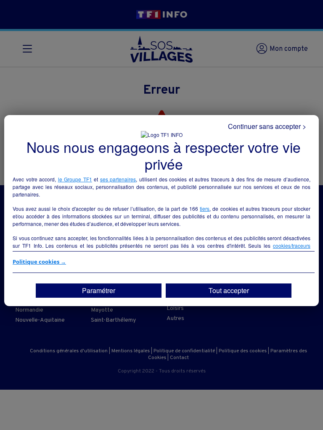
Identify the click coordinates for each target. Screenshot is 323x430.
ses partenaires (118, 179)
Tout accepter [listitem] (229, 290)
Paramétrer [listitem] (98, 290)
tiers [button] (204, 208)
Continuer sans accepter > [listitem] (267, 126)
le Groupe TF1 (75, 179)
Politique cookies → (39, 261)
